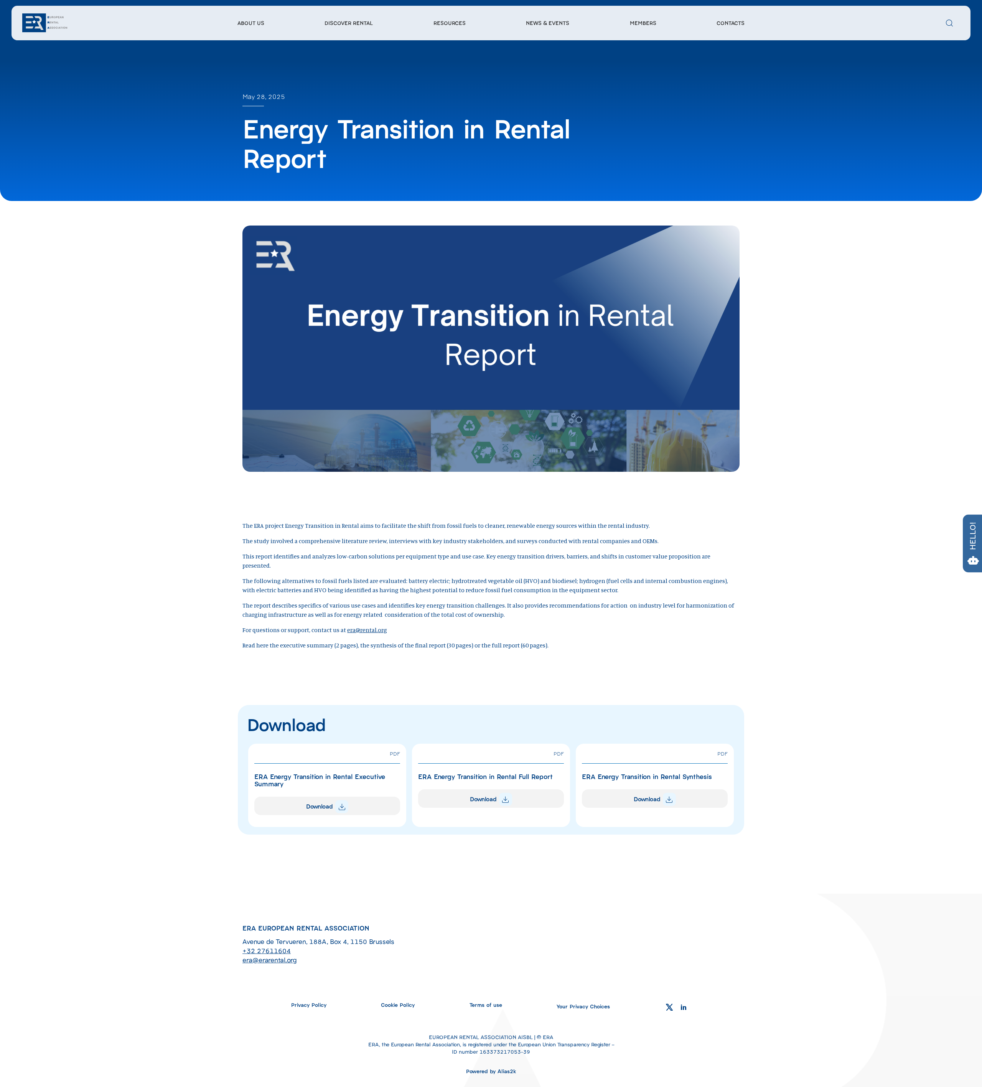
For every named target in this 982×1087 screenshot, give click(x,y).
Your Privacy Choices (583, 1006)
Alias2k (507, 1071)
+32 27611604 (266, 950)
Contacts (731, 22)
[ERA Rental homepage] (45, 22)
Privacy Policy (308, 1004)
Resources (449, 22)
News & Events (547, 22)
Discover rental (349, 22)
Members (643, 22)
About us (250, 22)
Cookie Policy (398, 1004)
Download (320, 806)
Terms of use (486, 1004)
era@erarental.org (269, 959)
